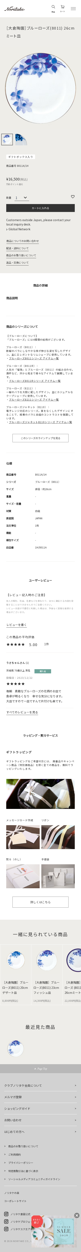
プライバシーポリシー (20, 1162)
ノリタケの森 (11, 1193)
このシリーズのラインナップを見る (40, 438)
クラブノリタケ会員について (23, 1085)
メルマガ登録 (13, 1097)
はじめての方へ (14, 1132)
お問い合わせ (13, 1120)
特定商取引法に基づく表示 (23, 1171)
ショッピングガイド (17, 1108)
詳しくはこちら (40, 902)
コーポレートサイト (15, 1201)
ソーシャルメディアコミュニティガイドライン (34, 1179)
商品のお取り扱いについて (21, 255)
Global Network (19, 229)
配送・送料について (17, 248)
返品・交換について (17, 262)
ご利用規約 (14, 1154)
